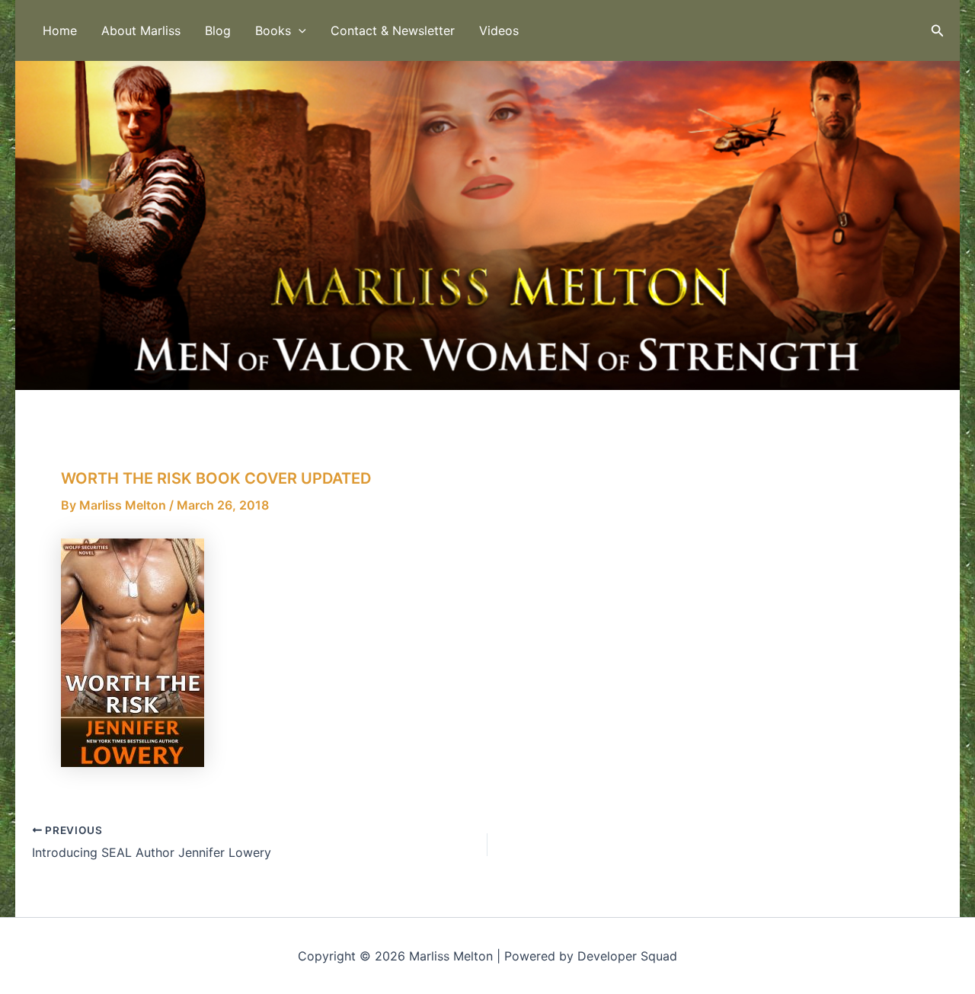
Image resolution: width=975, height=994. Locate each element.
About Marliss (141, 30)
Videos (499, 30)
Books (273, 30)
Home (60, 30)
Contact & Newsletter (393, 30)
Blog (218, 30)
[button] (298, 30)
